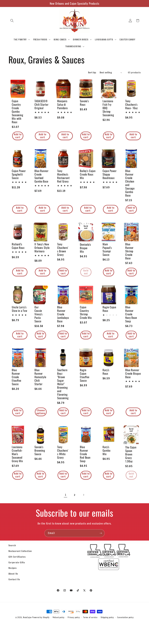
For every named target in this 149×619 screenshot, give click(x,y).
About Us (13, 573)
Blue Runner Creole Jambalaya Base (63, 314)
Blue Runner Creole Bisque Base (133, 373)
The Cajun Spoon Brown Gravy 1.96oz (130, 454)
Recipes (12, 568)
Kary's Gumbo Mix (106, 450)
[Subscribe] (100, 533)
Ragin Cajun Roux (109, 308)
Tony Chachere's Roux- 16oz (131, 104)
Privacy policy (74, 617)
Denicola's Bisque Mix (85, 248)
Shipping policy (107, 617)
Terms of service (90, 617)
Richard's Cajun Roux (18, 245)
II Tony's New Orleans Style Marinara (42, 247)
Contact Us (14, 579)
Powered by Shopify (40, 617)
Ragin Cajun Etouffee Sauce (84, 375)
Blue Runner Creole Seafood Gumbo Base (41, 176)
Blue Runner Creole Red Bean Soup (85, 454)
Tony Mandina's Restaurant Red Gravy (63, 176)
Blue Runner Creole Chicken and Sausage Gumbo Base (130, 183)
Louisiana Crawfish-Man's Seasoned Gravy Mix (17, 454)
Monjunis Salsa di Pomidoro (62, 104)
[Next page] (83, 495)
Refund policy (58, 617)
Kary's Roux (106, 371)
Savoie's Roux (84, 102)
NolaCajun (27, 617)
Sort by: (92, 72)
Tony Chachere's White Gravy (62, 452)
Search (12, 545)
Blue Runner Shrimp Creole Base (129, 251)
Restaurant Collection (20, 551)
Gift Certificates (17, 556)
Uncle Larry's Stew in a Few (19, 308)
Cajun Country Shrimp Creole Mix (86, 312)
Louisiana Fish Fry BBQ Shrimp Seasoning (108, 108)
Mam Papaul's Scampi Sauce (107, 249)
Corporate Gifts (16, 562)
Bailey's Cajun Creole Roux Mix (88, 174)
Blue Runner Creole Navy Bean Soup (131, 314)
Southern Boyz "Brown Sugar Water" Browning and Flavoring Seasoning (63, 384)
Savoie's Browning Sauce (39, 450)
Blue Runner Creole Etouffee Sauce (16, 377)
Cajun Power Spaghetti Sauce (19, 174)
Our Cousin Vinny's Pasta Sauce (38, 314)
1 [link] (65, 495)
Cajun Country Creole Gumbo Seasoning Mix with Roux (17, 111)
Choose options (40, 411)
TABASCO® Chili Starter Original (41, 104)
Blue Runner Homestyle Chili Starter (40, 377)
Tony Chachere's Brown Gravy (62, 249)
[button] (12, 20)
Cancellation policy (125, 617)
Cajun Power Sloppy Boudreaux (110, 174)
